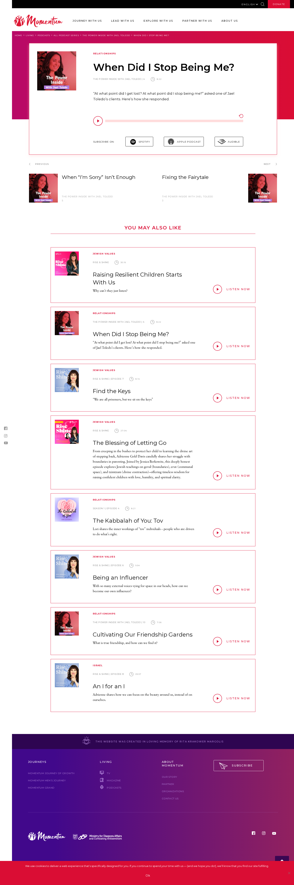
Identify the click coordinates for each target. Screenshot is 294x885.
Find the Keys (112, 391)
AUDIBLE (234, 141)
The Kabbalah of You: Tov (128, 520)
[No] (289, 873)
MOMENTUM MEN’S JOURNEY (47, 780)
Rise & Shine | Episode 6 (108, 565)
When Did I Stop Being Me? (131, 334)
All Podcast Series (66, 35)
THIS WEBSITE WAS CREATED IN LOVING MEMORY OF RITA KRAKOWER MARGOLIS (159, 741)
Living (30, 35)
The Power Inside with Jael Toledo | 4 (119, 79)
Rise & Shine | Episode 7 (108, 378)
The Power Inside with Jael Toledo (106, 35)
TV (108, 773)
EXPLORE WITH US (158, 20)
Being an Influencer (120, 577)
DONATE (279, 4)
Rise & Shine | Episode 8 (108, 674)
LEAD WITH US (122, 20)
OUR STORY (169, 776)
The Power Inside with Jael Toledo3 (187, 198)
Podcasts (44, 35)
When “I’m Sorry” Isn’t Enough (98, 177)
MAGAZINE (114, 780)
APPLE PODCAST (189, 141)
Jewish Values (104, 253)
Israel (98, 665)
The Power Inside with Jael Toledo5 (87, 198)
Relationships (104, 53)
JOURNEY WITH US (87, 20)
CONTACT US (170, 798)
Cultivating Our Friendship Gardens (143, 634)
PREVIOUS (41, 164)
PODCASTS (114, 787)
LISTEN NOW (238, 289)
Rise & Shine (101, 262)
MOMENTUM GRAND (41, 787)
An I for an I (109, 686)
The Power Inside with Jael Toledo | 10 (119, 622)
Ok (148, 875)
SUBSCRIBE (242, 765)
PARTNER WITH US (197, 20)
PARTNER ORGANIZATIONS (173, 788)
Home (18, 35)
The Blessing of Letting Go (129, 442)
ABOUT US (229, 20)
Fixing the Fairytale (185, 177)
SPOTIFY (144, 141)
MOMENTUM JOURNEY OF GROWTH (51, 773)
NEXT (268, 164)
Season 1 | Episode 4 (106, 508)
